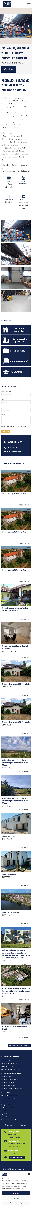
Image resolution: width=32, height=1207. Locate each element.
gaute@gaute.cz (14, 1153)
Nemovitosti (5, 1102)
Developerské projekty (8, 1099)
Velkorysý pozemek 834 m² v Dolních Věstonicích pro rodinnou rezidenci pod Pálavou (15, 762)
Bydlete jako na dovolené (10, 912)
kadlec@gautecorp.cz (14, 451)
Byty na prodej (6, 1060)
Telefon (3, 399)
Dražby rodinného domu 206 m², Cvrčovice (16, 684)
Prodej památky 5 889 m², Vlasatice (14, 494)
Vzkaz (3, 414)
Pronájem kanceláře (8, 1085)
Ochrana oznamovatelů (8, 1120)
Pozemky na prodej (7, 1066)
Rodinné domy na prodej (9, 1063)
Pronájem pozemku (7, 1082)
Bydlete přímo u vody (9, 874)
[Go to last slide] (3, 26)
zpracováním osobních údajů (19, 426)
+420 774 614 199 (12, 447)
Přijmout (16, 1193)
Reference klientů (7, 1108)
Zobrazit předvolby (16, 1203)
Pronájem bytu (6, 1076)
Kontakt (4, 1117)
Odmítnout (16, 1198)
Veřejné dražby (6, 1105)
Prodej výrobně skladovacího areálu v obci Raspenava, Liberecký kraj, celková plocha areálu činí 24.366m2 (16, 990)
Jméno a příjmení (6, 391)
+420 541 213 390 (14, 1137)
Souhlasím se (15, 426)
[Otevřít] (29, 4)
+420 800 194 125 (14, 1134)
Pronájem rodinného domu (9, 1079)
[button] (29, 1174)
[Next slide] (28, 26)
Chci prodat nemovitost (9, 1096)
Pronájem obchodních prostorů (11, 1088)
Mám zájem (8, 69)
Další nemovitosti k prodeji (19, 1045)
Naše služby (5, 1111)
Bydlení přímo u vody (9, 836)
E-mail (3, 406)
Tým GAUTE (5, 1114)
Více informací (24, 505)
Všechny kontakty (17, 1157)
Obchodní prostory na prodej (10, 1069)
